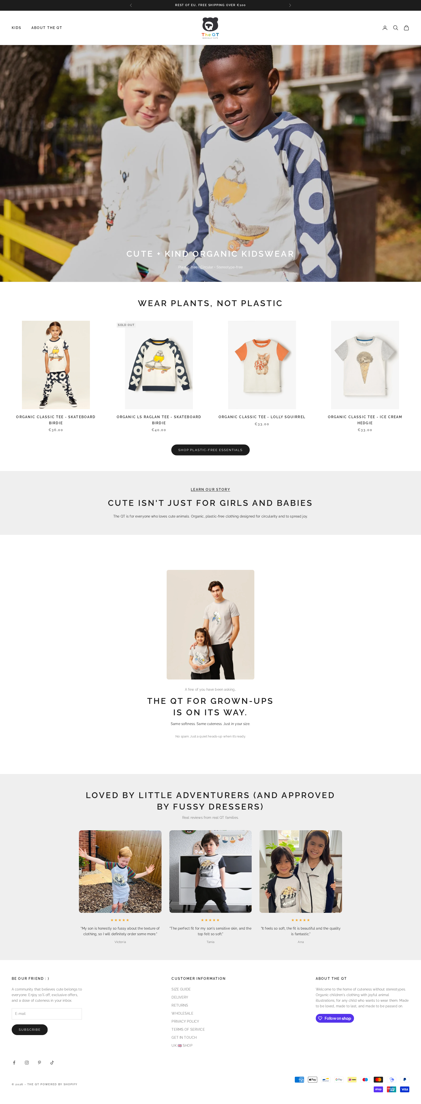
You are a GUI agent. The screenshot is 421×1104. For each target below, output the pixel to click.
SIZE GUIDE (181, 989)
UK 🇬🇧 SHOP (182, 1045)
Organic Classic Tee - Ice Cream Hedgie (365, 420)
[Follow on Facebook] (14, 1062)
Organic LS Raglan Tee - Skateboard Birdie (159, 420)
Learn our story (210, 489)
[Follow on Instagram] (26, 1062)
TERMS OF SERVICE (188, 1029)
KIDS (17, 28)
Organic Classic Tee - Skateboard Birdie (56, 420)
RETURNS (180, 1005)
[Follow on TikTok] (52, 1062)
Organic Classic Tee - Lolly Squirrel (262, 417)
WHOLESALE (182, 1013)
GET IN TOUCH (184, 1037)
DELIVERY (180, 997)
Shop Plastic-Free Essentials (210, 450)
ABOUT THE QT (47, 28)
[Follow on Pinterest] (39, 1062)
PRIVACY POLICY (185, 1021)
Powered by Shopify (58, 1084)
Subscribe (30, 1029)
